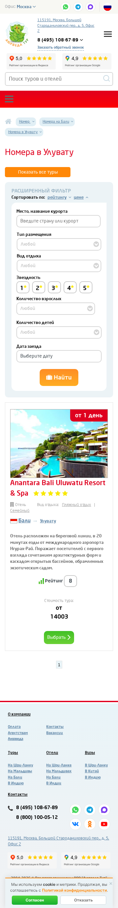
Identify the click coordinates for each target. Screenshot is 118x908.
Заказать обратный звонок (60, 47)
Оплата (14, 727)
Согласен (35, 900)
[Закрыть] (110, 883)
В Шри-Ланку (96, 765)
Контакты (55, 727)
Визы (90, 752)
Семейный (20, 510)
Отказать (83, 900)
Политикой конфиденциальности (74, 890)
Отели (52, 752)
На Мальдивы (20, 771)
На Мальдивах (58, 771)
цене (79, 197)
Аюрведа (15, 739)
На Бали (15, 777)
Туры (13, 752)
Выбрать (57, 637)
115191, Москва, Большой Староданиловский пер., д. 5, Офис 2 (65, 25)
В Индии (53, 783)
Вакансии (54, 733)
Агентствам (18, 733)
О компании (19, 714)
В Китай (92, 771)
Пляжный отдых (76, 504)
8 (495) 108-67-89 (37, 807)
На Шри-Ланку (20, 765)
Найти (62, 377)
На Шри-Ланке (58, 765)
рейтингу (57, 197)
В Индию (16, 783)
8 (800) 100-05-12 (37, 817)
